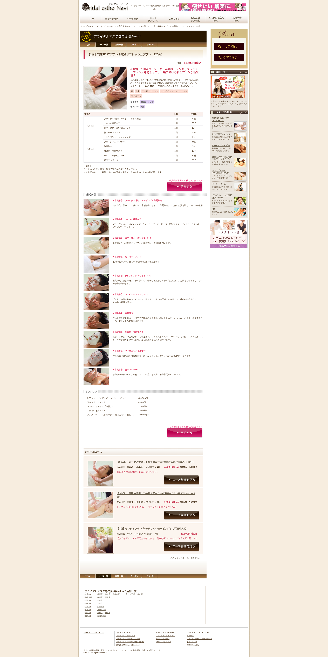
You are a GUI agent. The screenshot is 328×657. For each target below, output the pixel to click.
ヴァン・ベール (219, 184)
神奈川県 (88, 597)
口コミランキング (153, 19)
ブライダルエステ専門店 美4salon (222, 196)
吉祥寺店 (116, 594)
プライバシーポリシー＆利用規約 (199, 639)
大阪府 (87, 606)
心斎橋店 (100, 606)
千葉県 (87, 600)
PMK (214, 209)
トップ (90, 19)
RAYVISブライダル (221, 145)
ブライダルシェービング (165, 636)
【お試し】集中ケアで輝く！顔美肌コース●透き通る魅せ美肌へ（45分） (156, 461)
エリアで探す (111, 19)
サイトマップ (192, 642)
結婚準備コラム (237, 19)
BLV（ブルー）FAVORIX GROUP (220, 171)
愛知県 (87, 613)
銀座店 (99, 594)
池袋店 (107, 594)
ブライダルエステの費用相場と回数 (130, 642)
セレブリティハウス (221, 134)
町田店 (132, 594)
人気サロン (174, 19)
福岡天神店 (101, 616)
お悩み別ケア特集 (195, 19)
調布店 (140, 594)
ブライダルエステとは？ (125, 636)
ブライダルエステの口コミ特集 (128, 639)
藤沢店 (107, 597)
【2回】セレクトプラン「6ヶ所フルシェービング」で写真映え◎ (151, 528)
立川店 (124, 594)
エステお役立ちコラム (216, 19)
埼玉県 (87, 603)
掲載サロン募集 (193, 645)
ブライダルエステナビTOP (94, 632)
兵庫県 (87, 610)
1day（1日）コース (163, 642)
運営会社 (190, 636)
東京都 (87, 594)
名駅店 (99, 613)
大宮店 (99, 603)
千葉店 (99, 600)
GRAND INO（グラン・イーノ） (221, 119)
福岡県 (87, 616)
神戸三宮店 (101, 610)
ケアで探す (132, 19)
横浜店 (99, 597)
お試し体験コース (162, 639)
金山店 (107, 613)
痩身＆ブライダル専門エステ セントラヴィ (222, 158)
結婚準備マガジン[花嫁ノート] (128, 645)
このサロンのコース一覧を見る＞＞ (186, 558)
